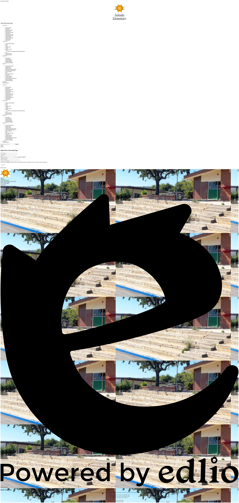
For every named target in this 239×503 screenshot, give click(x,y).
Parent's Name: (3, 159)
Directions (7, 28)
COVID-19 (7, 40)
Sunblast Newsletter (9, 37)
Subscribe (3, 164)
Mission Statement (9, 30)
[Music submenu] (8, 50)
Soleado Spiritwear (9, 80)
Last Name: (3, 154)
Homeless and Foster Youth (10, 69)
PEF (6, 72)
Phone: (1, 157)
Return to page (3, 167)
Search (1, 144)
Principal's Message (9, 32)
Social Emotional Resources (10, 78)
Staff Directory (8, 36)
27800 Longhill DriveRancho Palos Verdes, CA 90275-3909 (8, 181)
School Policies (8, 59)
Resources (7, 74)
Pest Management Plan (119, 501)
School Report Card (9, 34)
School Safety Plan (9, 35)
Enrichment (7, 58)
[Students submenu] (3, 116)
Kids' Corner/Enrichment (10, 70)
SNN (6, 52)
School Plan (7, 33)
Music (6, 50)
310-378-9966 (124, 494)
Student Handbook (9, 62)
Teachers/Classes (8, 61)
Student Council (8, 54)
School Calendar (8, 76)
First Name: (3, 153)
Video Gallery (8, 39)
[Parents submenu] (3, 124)
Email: (2, 155)
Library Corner (8, 49)
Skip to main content (4, 1)
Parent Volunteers (8, 79)
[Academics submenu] (3, 42)
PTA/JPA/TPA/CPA (9, 73)
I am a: (16, 157)
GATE (6, 47)
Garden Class (8, 46)
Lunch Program (8, 71)
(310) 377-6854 (6, 182)
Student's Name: (4, 158)
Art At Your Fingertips (9, 43)
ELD (6, 45)
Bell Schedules (8, 27)
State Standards (8, 53)
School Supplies (8, 60)
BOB (6, 44)
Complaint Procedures (119, 500)
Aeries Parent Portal (9, 65)
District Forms (8, 68)
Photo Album (8, 31)
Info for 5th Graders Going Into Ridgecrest (16, 51)
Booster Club (8, 67)
